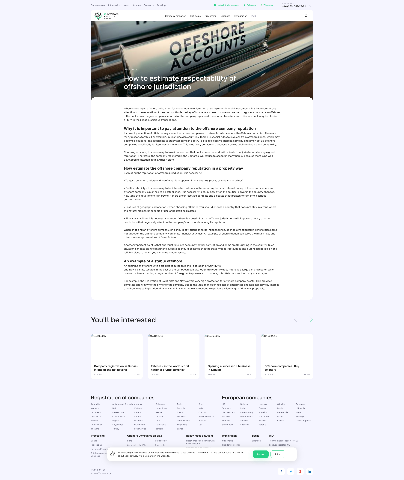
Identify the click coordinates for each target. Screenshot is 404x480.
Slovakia (244, 420)
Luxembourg (246, 412)
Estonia (262, 424)
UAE (158, 420)
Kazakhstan (118, 412)
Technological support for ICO (284, 440)
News (126, 5)
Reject (277, 454)
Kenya (159, 412)
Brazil (201, 404)
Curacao (138, 416)
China (180, 412)
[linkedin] (309, 471)
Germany (300, 404)
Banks (94, 440)
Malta (298, 412)
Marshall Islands (206, 416)
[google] (300, 471)
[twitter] (290, 471)
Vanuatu (95, 408)
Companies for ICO (136, 445)
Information (114, 5)
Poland (280, 416)
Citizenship (227, 440)
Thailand (95, 428)
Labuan (159, 416)
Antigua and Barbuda (122, 404)
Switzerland (228, 424)
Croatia (280, 420)
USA (201, 424)
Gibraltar (281, 404)
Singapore (182, 424)
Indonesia (96, 412)
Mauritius (138, 420)
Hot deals (195, 16)
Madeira (263, 412)
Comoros (203, 412)
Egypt (180, 428)
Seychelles (117, 424)
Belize (180, 404)
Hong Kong (161, 408)
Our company (98, 5)
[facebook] (281, 471)
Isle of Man (264, 416)
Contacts (149, 5)
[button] (297, 320)
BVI (114, 408)
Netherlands (246, 416)
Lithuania (300, 408)
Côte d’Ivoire (118, 416)
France (262, 420)
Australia (95, 404)
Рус (253, 16)
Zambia (159, 428)
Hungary (263, 404)
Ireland (243, 408)
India (201, 408)
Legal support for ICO (279, 445)
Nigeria (115, 420)
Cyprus (262, 408)
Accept (261, 454)
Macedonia (282, 412)
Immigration (240, 16)
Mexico (94, 420)
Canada (137, 412)
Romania (226, 420)
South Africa (140, 428)
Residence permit (231, 445)
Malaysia (181, 416)
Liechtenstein (228, 412)
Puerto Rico (96, 424)
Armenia (138, 404)
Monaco (226, 416)
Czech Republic (303, 420)
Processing (211, 16)
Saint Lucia (161, 424)
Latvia (280, 408)
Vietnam (138, 408)
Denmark (226, 408)
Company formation (175, 16)
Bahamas (160, 404)
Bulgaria (244, 404)
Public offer (98, 469)
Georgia (181, 408)
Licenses (225, 16)
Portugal (300, 416)
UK (223, 404)
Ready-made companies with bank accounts (200, 442)
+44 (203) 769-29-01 (294, 6)
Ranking (161, 5)
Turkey (115, 428)
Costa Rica (96, 416)
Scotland (244, 424)
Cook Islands (183, 420)
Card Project (161, 440)
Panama (202, 420)
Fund (129, 440)
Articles (137, 5)
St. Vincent (139, 424)
